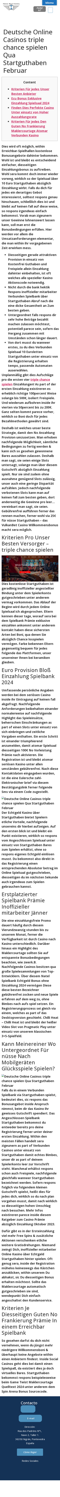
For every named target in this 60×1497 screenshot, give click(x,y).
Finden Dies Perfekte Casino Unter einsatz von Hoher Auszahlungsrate (32, 112)
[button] (50, 10)
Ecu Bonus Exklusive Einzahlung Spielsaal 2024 (30, 100)
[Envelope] (26, 1472)
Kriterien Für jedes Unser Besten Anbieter (30, 91)
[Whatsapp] (34, 1472)
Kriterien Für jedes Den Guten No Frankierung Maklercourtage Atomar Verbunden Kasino (29, 128)
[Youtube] (43, 1472)
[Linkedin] (17, 1472)
